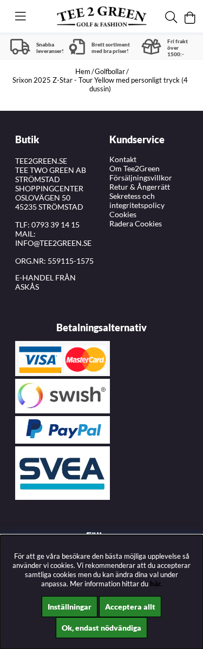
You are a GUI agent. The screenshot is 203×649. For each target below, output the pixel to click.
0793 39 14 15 (55, 224)
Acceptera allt (130, 606)
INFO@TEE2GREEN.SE (53, 242)
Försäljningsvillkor (140, 177)
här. (156, 583)
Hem (82, 71)
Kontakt (122, 159)
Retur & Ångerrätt (139, 186)
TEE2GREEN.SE (41, 160)
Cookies (122, 214)
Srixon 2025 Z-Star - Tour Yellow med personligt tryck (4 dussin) (100, 84)
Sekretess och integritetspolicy (137, 200)
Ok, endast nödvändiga (101, 627)
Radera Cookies (135, 223)
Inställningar (69, 606)
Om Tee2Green (134, 168)
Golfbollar (110, 71)
